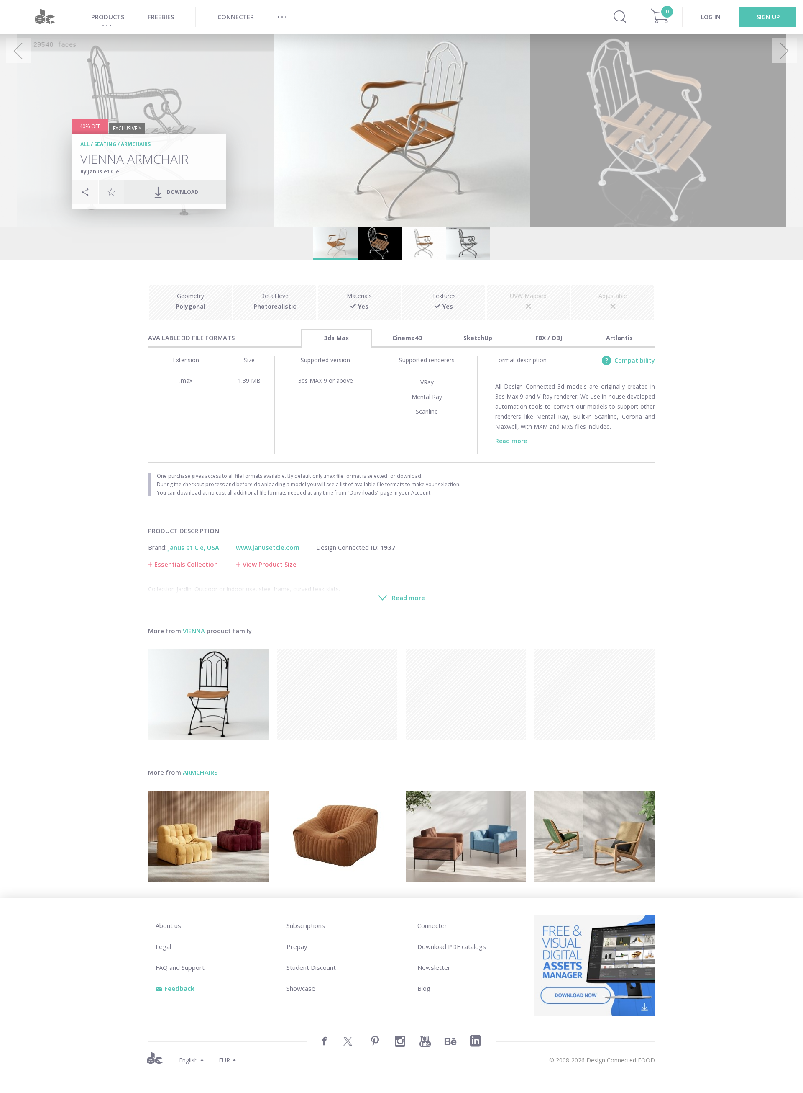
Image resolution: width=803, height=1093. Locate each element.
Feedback (179, 988)
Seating (105, 144)
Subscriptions (305, 925)
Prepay (296, 946)
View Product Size (270, 564)
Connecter (432, 925)
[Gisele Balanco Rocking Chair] (594, 836)
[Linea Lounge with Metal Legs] (466, 836)
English (188, 1060)
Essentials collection (186, 564)
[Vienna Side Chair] (208, 694)
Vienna (194, 630)
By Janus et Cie (99, 171)
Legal (163, 946)
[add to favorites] (111, 192)
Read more (511, 441)
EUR (224, 1060)
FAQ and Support (180, 967)
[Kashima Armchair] (208, 836)
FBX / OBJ (548, 338)
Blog (423, 988)
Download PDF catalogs (451, 946)
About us (168, 925)
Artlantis (619, 338)
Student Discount (311, 967)
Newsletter (433, 967)
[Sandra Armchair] (337, 836)
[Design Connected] (44, 17)
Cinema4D (407, 338)
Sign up (768, 17)
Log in (711, 17)
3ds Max (336, 338)
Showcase (300, 988)
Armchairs (136, 144)
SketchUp (477, 338)
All (85, 144)
